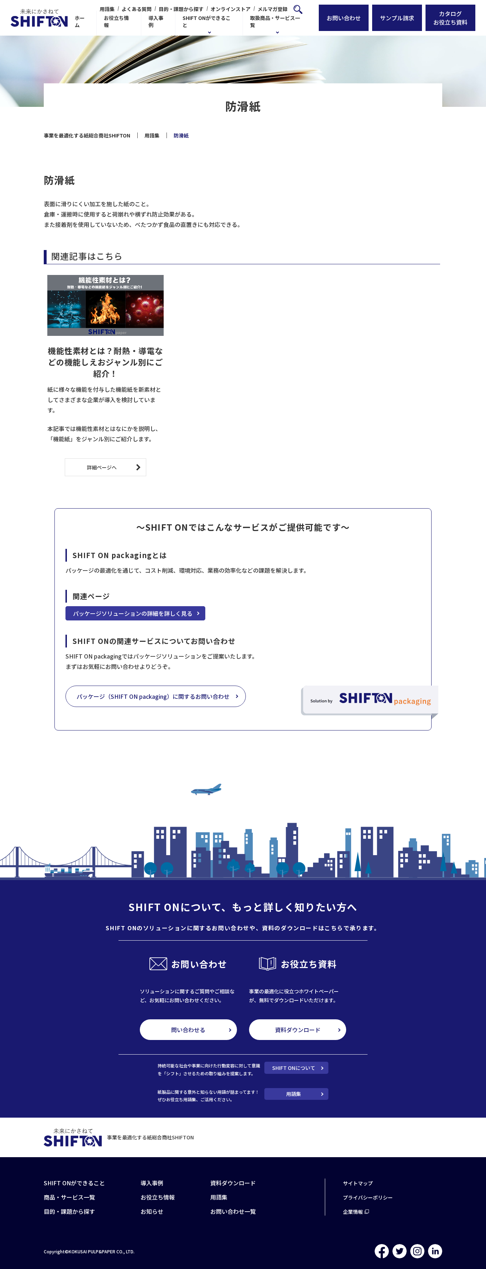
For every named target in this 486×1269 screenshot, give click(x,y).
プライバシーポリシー (368, 1197)
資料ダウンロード (298, 1029)
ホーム (80, 21)
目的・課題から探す (181, 8)
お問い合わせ (344, 18)
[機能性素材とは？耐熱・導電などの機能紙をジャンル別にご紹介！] (105, 305)
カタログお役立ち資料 (450, 17)
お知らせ (152, 1211)
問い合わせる (188, 1029)
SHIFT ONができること (207, 21)
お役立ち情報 (116, 21)
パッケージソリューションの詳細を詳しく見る (132, 613)
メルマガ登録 (272, 8)
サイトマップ (358, 1183)
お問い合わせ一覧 (233, 1211)
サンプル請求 (397, 18)
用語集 (107, 8)
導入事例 (155, 21)
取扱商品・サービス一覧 (275, 21)
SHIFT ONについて (293, 1067)
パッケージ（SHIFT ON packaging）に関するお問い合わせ (152, 696)
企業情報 (353, 1211)
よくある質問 (137, 8)
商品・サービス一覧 (69, 1197)
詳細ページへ (102, 467)
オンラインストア (230, 8)
